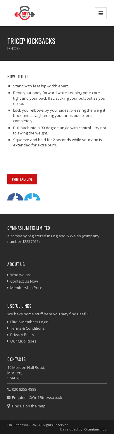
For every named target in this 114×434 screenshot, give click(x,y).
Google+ (28, 196)
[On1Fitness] (24, 13)
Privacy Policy (22, 334)
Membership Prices (27, 287)
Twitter (19, 196)
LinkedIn (36, 196)
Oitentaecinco (95, 429)
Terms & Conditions (27, 328)
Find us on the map (29, 406)
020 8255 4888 (24, 389)
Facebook (11, 196)
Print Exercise (22, 179)
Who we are (21, 274)
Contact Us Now (24, 281)
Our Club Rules (23, 341)
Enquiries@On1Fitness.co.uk (37, 397)
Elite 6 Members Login (29, 321)
